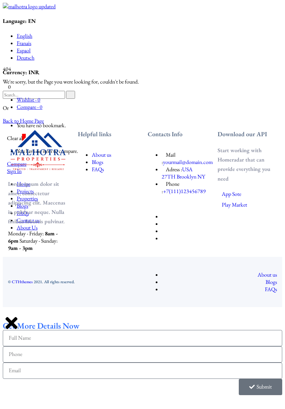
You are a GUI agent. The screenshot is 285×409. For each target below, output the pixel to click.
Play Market (234, 204)
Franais (24, 43)
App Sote (231, 194)
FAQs (98, 169)
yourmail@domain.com (188, 162)
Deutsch (25, 57)
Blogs (97, 162)
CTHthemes (22, 282)
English (24, 36)
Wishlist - (28, 99)
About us (101, 154)
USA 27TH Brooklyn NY (183, 173)
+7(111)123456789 (184, 191)
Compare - (29, 107)
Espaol (24, 50)
